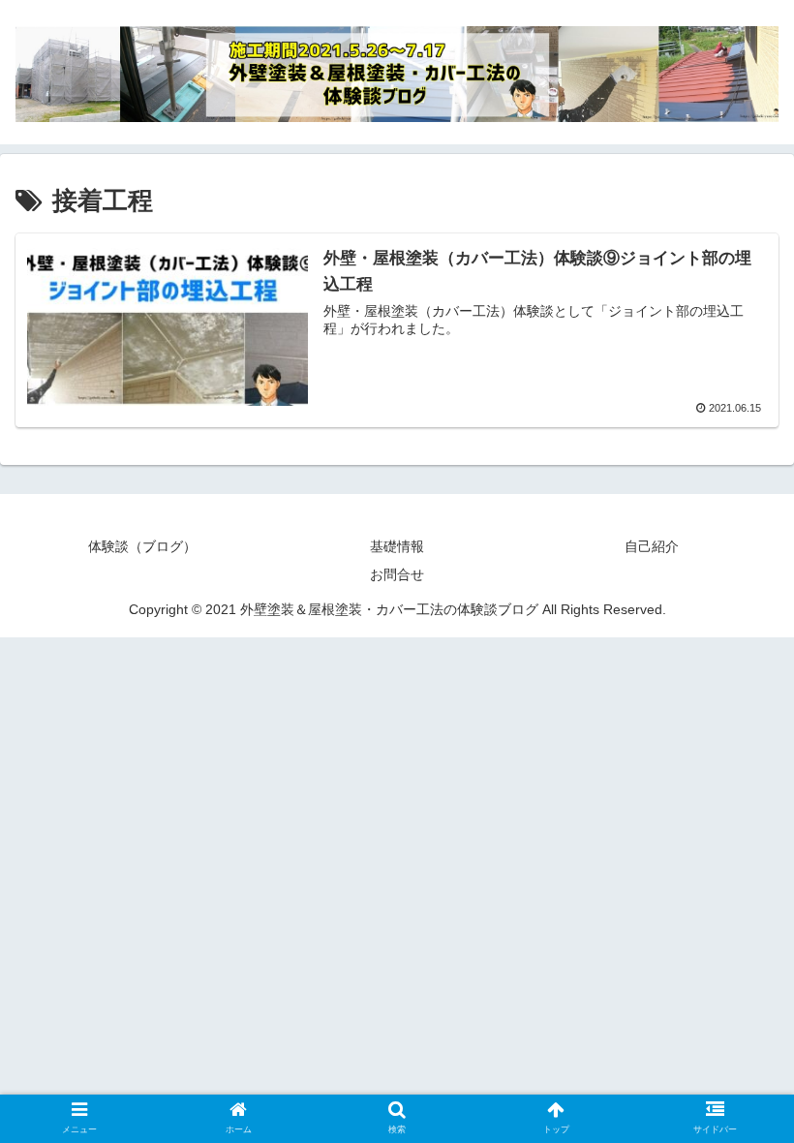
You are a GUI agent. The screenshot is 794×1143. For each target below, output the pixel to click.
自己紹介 (652, 546)
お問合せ (397, 574)
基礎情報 (397, 546)
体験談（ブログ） (142, 546)
